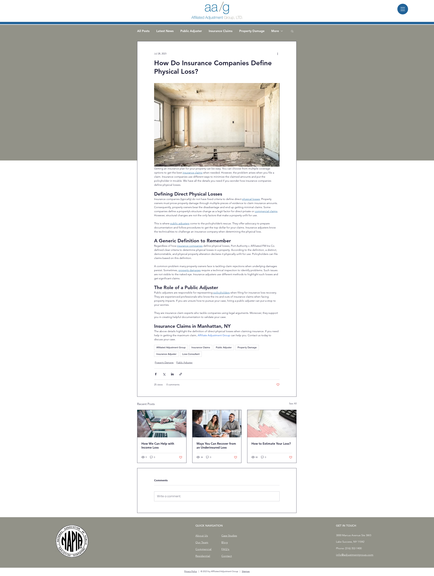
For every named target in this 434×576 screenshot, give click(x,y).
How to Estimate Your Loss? (271, 444)
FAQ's (225, 549)
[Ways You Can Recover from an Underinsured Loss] (216, 423)
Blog (224, 542)
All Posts (143, 31)
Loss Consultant (191, 354)
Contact (226, 556)
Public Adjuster (191, 31)
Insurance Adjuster (166, 354)
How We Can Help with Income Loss (157, 445)
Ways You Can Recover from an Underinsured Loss (216, 445)
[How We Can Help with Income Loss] (161, 423)
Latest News (165, 31)
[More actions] (277, 54)
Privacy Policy (190, 571)
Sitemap (246, 571)
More (275, 31)
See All (293, 403)
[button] (402, 9)
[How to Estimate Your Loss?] (271, 423)
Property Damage (251, 31)
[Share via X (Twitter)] (164, 374)
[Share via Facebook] (155, 374)
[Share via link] (180, 374)
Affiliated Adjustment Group (171, 347)
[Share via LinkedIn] (172, 374)
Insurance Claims (220, 31)
